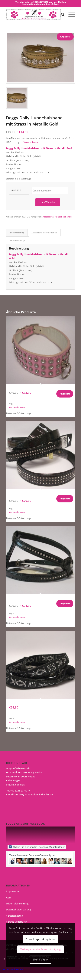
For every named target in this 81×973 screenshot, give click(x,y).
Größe (16, 190)
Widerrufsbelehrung (17, 903)
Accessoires (48, 216)
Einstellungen (40, 959)
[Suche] (61, 14)
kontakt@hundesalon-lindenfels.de (33, 794)
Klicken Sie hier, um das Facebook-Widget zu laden (39, 847)
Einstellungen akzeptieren (41, 939)
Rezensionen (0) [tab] (17, 240)
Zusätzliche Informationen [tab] (44, 232)
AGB (8, 897)
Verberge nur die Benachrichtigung (40, 949)
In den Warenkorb (47, 202)
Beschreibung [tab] (17, 232)
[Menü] (70, 14)
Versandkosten (31, 142)
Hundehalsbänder (63, 216)
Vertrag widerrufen (16, 921)
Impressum (12, 891)
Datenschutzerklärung (18, 909)
